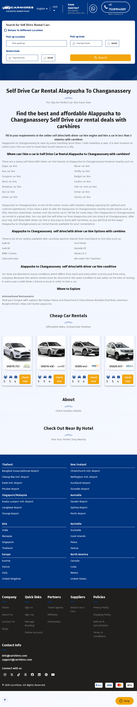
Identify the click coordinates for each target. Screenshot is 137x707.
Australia (76, 530)
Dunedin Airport (80, 488)
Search (102, 57)
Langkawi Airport (12, 507)
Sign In (29, 607)
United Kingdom (11, 578)
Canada (75, 560)
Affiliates (53, 614)
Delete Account (34, 632)
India (5, 530)
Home (5, 607)
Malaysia (7, 536)
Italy (4, 572)
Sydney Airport (79, 507)
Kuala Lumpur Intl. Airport (17, 501)
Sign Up (29, 614)
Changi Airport (10, 513)
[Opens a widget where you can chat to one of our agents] (124, 701)
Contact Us (8, 621)
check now (25, 379)
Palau (74, 542)
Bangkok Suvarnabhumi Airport (20, 470)
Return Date (13, 51)
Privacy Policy (101, 607)
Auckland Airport (80, 482)
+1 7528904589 (117, 7)
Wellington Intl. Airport (84, 476)
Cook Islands (78, 536)
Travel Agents (55, 607)
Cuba (74, 566)
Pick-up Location (15, 36)
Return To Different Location (25, 30)
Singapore (8, 542)
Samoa (75, 548)
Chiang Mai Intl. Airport (15, 476)
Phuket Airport (10, 488)
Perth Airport (78, 513)
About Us (7, 614)
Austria (6, 560)
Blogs (5, 628)
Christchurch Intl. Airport (85, 470)
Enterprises (54, 621)
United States (78, 578)
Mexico (74, 572)
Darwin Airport (79, 501)
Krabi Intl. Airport (12, 482)
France (6, 566)
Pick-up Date (77, 36)
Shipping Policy (102, 614)
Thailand (7, 548)
